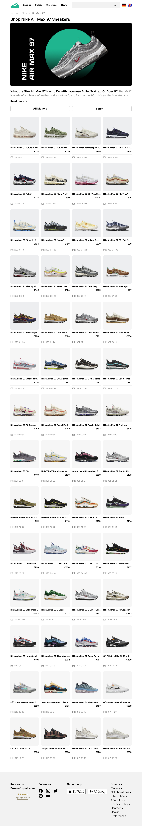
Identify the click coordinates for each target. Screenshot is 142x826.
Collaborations (120, 792)
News (64, 5)
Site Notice (118, 796)
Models (115, 788)
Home (14, 13)
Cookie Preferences (118, 814)
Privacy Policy (119, 804)
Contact (116, 808)
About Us (117, 800)
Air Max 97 (38, 13)
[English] (130, 5)
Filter (99, 108)
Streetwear (51, 5)
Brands (115, 784)
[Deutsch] (124, 5)
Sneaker (27, 5)
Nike (24, 13)
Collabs (38, 5)
